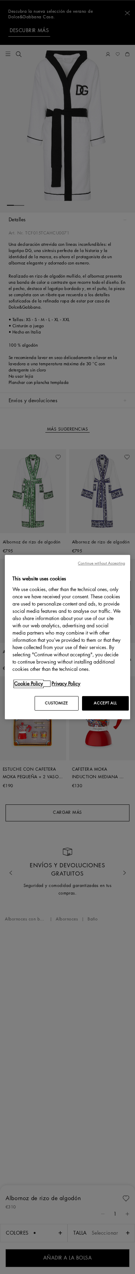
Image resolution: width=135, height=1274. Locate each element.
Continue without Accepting (101, 563)
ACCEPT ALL (105, 703)
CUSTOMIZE (56, 703)
